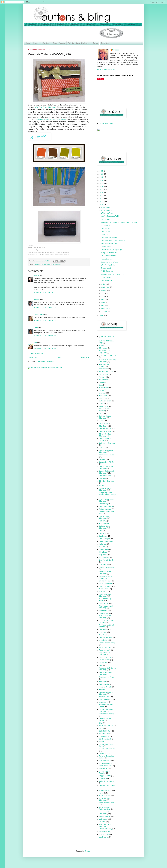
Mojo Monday (104, 611)
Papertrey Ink (38, 264)
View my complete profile (106, 69)
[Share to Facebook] (61, 261)
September (105, 287)
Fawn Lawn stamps (106, 506)
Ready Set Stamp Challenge (105, 673)
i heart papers (104, 549)
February (104, 309)
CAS (100, 413)
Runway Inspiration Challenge (106, 693)
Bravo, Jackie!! (106, 277)
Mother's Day (103, 613)
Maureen (115, 50)
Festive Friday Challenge (104, 517)
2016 (102, 186)
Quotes (95, 43)
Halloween (103, 544)
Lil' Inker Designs (105, 581)
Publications (103, 663)
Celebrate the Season (109, 237)
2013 (102, 195)
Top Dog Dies (104, 769)
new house (103, 632)
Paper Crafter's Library (107, 643)
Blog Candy (103, 395)
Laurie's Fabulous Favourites (105, 577)
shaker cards (103, 702)
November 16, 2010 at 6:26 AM (45, 292)
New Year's (103, 635)
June (103, 296)
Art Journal (103, 377)
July (103, 293)
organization (103, 640)
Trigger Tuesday (105, 776)
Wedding (102, 822)
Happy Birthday (106, 259)
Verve (101, 793)
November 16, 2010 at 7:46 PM (45, 349)
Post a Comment (37, 353)
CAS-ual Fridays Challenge (105, 417)
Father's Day (103, 504)
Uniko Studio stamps (106, 781)
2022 (102, 171)
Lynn (36, 328)
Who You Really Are (108, 265)
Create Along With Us (106, 462)
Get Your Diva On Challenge (105, 527)
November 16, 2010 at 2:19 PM (45, 320)
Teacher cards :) (105, 760)
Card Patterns (104, 406)
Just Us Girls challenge (107, 567)
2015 (102, 189)
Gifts (100, 531)
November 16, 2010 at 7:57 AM (45, 308)
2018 (102, 180)
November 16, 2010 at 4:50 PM (45, 336)
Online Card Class (105, 637)
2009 (102, 315)
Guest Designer (104, 539)
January (104, 312)
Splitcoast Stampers (106, 726)
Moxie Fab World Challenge (105, 617)
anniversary (103, 369)
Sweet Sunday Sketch (107, 749)
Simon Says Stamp (106, 123)
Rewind (102, 689)
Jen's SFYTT (103, 565)
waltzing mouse (104, 816)
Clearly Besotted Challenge (105, 435)
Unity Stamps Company (107, 786)
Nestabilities (103, 629)
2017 (102, 183)
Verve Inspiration (105, 795)
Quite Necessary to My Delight (112, 250)
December (105, 207)
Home (28, 43)
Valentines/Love (105, 790)
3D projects (103, 348)
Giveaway (102, 533)
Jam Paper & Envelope (107, 560)
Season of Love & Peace (110, 262)
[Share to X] (59, 261)
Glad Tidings (105, 228)
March (103, 306)
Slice (101, 723)
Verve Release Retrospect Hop (104, 808)
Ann (35, 343)
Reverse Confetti (105, 687)
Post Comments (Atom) (46, 361)
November (105, 210)
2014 (102, 192)
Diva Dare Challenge (106, 481)
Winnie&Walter (104, 832)
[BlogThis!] (56, 261)
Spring (101, 728)
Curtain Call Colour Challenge (106, 467)
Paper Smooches (105, 647)
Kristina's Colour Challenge (105, 573)
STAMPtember (104, 736)
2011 (102, 201)
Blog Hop (102, 398)
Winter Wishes (106, 247)
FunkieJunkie (104, 523)
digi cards (102, 478)
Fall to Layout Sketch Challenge (106, 500)
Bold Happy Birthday (108, 256)
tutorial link (103, 778)
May (103, 299)
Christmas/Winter (105, 429)
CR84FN (102, 459)
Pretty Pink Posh (105, 657)
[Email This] (54, 261)
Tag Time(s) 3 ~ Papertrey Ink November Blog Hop (119, 222)
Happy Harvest (106, 280)
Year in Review (104, 834)
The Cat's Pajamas (105, 766)
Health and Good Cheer (109, 244)
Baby (101, 385)
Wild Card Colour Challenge (45, 107)
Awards (102, 382)
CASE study (103, 423)
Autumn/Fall (103, 380)
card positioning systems (105, 410)
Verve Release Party (106, 803)
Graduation (103, 536)
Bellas (101, 390)
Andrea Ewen (39, 315)
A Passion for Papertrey (107, 355)
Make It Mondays (105, 586)
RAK (100, 665)
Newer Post (33, 358)
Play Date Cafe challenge (104, 653)
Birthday (102, 393)
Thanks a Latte (106, 268)
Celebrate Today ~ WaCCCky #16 (113, 240)
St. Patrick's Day (105, 731)
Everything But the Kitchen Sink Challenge (107, 494)
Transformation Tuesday (104, 772)
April (103, 302)
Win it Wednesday (105, 829)
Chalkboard (103, 426)
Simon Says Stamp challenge (106, 710)
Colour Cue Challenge (107, 443)
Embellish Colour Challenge (105, 489)
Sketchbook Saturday (106, 714)
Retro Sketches (104, 684)
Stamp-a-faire (104, 734)
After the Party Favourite (104, 365)
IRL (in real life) (104, 557)
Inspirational (103, 555)
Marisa (36, 299)
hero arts (102, 547)
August (104, 290)
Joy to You (104, 234)
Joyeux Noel (105, 219)
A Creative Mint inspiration (104, 351)
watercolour (103, 819)
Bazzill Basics (104, 388)
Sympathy (102, 753)
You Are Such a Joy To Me (110, 216)
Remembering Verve (106, 677)
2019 (102, 177)
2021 (102, 174)
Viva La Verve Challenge (104, 813)
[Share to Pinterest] (64, 261)
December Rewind (105, 476)
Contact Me (105, 43)
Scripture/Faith (104, 697)
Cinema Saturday (105, 431)
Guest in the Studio (106, 541)
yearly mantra (104, 837)
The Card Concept (105, 763)
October (104, 284)
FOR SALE (103, 521)
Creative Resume (59, 43)
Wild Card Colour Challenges (78, 43)
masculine (102, 592)
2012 (102, 198)
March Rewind (104, 589)
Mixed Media (103, 603)
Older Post (85, 358)
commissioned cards (106, 455)
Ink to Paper (103, 552)
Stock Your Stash (105, 739)
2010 (102, 205)
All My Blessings (107, 271)
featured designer (105, 509)
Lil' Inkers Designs (105, 583)
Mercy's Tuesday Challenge (105, 595)
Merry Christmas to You (109, 253)
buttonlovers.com (105, 401)
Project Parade (104, 660)
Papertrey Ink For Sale (41, 43)
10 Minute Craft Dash (106, 336)
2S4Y (101, 345)
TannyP (36, 275)
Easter (101, 486)
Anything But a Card (106, 372)
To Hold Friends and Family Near (112, 274)
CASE (101, 421)
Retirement (103, 682)
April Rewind (103, 374)
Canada (102, 403)
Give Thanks (105, 231)
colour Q (102, 448)
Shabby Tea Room (105, 699)
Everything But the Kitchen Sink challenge (50, 119)
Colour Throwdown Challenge (106, 451)
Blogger (88, 851)
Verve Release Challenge (104, 799)
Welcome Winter (107, 213)
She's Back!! (105, 225)
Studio (101, 742)
